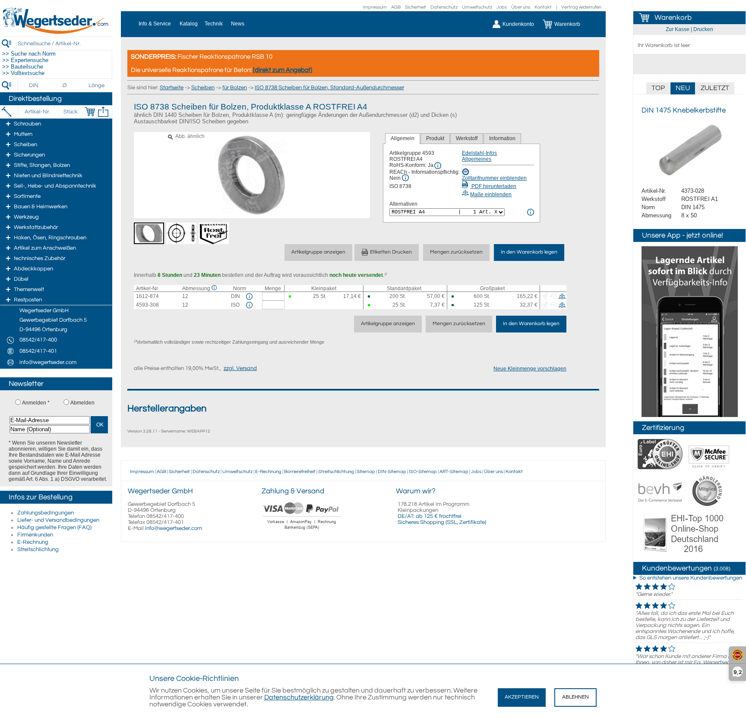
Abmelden (82, 403)
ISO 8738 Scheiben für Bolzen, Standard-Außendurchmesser (329, 88)
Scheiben (203, 88)
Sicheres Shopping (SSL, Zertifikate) (442, 522)
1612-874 (147, 296)
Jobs (501, 7)
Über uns (520, 7)
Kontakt (543, 7)
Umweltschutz (477, 7)
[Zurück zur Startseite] (56, 32)
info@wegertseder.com (173, 528)
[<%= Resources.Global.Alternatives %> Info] (530, 212)
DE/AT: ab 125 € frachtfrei (430, 516)
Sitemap (366, 471)
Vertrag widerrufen (581, 7)
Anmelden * (36, 403)
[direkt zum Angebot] (282, 70)
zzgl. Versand (240, 368)
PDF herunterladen (493, 186)
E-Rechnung (32, 542)
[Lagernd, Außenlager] (370, 296)
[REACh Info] (405, 177)
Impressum (375, 7)
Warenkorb (673, 18)
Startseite (171, 88)
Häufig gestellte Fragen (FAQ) (54, 527)
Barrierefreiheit (300, 471)
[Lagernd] (291, 296)
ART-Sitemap (453, 471)
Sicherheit (415, 7)
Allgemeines (476, 159)
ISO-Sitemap (423, 471)
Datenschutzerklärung (299, 697)
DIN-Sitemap (392, 471)
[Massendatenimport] (103, 112)
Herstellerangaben (166, 409)
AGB (396, 7)
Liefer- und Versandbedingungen (58, 520)
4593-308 (147, 305)
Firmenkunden (35, 535)
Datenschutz (444, 7)
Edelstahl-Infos (479, 153)
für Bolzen (234, 88)
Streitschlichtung (38, 549)
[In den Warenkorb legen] (90, 112)
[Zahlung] (302, 530)
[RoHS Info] (437, 165)
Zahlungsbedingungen (45, 513)
